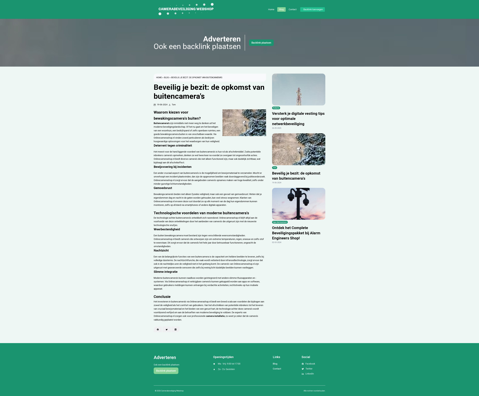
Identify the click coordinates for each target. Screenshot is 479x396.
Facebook (310, 363)
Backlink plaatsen (261, 42)
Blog (281, 9)
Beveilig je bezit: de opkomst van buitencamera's (196, 77)
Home (271, 9)
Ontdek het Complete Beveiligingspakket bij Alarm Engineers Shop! (296, 233)
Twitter (308, 368)
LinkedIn (309, 373)
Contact (293, 9)
